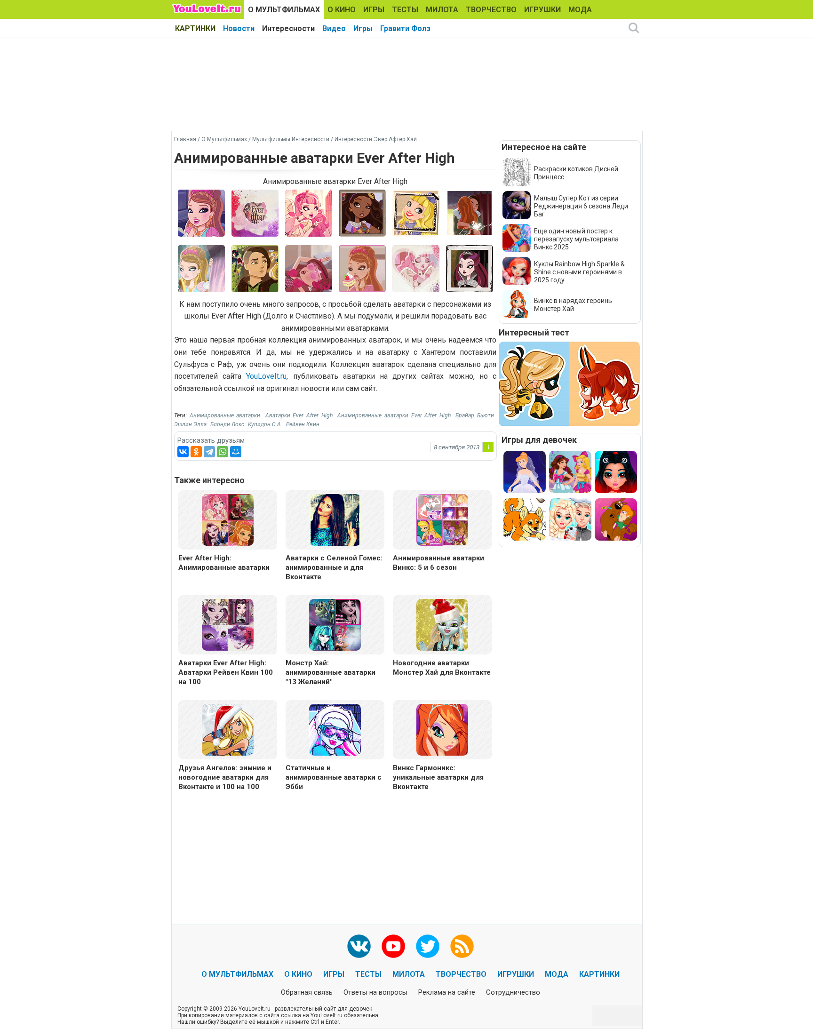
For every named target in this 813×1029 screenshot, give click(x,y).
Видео (334, 28)
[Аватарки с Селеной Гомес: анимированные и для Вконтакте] (335, 519)
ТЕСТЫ (405, 9)
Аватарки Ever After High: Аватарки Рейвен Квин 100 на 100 (225, 672)
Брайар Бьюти (474, 415)
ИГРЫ (373, 9)
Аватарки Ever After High (299, 415)
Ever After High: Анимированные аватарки (224, 563)
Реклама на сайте (446, 992)
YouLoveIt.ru (266, 376)
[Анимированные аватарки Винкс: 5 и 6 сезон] (442, 519)
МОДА (580, 9)
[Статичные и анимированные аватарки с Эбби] (335, 729)
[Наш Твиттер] (427, 946)
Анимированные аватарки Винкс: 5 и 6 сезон (438, 563)
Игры (363, 28)
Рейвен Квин (302, 424)
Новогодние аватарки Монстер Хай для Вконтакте (442, 668)
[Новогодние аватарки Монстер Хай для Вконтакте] (442, 624)
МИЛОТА (442, 9)
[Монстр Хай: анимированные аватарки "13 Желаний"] (335, 624)
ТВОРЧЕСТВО (491, 9)
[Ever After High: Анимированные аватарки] (227, 519)
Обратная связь (307, 992)
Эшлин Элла (190, 424)
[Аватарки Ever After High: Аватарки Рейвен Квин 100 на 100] (227, 624)
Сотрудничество (513, 992)
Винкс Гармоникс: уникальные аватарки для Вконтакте (438, 777)
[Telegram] (209, 451)
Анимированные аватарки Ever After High (393, 415)
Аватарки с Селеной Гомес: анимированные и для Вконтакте (334, 567)
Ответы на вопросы (375, 992)
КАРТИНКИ (195, 28)
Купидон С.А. (265, 424)
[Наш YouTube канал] (393, 946)
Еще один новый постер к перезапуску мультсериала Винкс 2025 (576, 239)
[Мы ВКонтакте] (359, 946)
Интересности (288, 28)
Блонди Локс (227, 424)
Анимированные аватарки (225, 415)
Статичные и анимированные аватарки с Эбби (334, 777)
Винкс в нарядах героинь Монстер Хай (573, 304)
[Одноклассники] (196, 451)
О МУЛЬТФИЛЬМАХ (284, 9)
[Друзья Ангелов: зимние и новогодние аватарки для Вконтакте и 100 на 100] (227, 729)
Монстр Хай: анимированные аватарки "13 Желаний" (330, 672)
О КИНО (341, 9)
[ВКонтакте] (183, 451)
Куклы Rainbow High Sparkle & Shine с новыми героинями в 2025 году (579, 272)
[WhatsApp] (222, 451)
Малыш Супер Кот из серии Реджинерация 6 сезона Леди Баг (581, 206)
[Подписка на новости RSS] (462, 946)
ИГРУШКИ (542, 9)
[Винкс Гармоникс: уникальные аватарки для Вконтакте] (442, 729)
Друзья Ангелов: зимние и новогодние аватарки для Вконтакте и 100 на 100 (224, 777)
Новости (239, 28)
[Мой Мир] (235, 451)
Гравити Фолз (405, 28)
